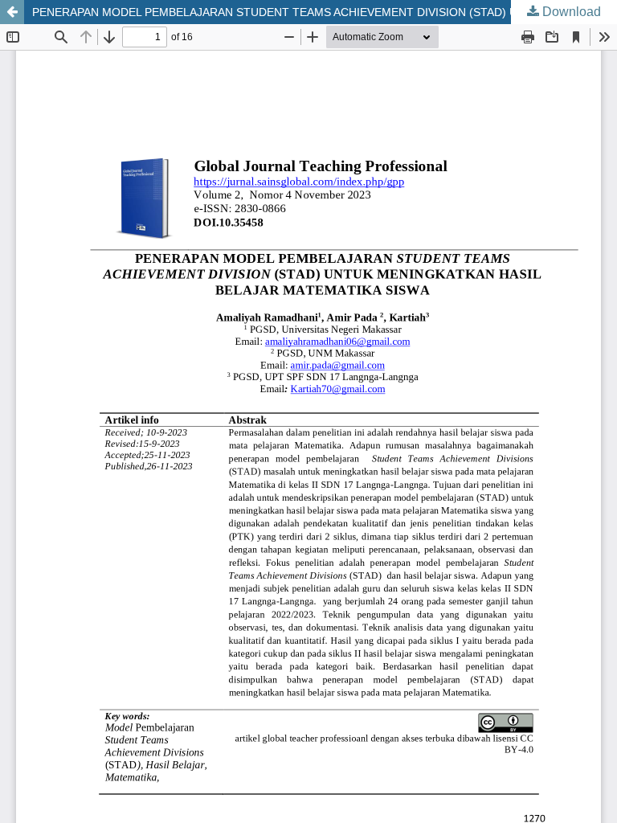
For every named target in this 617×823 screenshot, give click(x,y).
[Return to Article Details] (12, 12)
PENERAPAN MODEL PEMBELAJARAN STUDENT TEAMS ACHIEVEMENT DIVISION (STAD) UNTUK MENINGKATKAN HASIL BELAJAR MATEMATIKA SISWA (324, 12)
